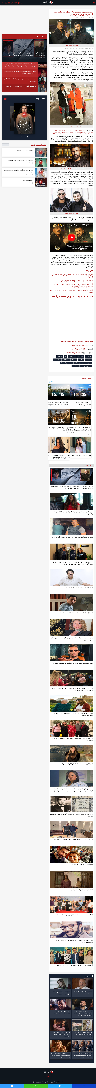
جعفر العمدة (75, 366)
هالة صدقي (88, 359)
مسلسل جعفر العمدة (86, 366)
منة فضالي (59, 356)
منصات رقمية (57, 359)
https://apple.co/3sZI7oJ (79, 349)
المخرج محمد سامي (86, 362)
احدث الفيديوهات (26, 145)
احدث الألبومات (40, 98)
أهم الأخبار (40, 37)
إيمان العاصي (72, 356)
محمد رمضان (80, 356)
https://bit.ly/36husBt (79, 345)
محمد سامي (88, 356)
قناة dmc (74, 359)
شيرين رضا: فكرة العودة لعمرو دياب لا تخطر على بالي (77, 280)
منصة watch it (66, 359)
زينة (65, 356)
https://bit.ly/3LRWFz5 (74, 353)
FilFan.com (60, 1082)
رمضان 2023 (77, 362)
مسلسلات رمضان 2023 (66, 362)
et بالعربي (81, 359)
